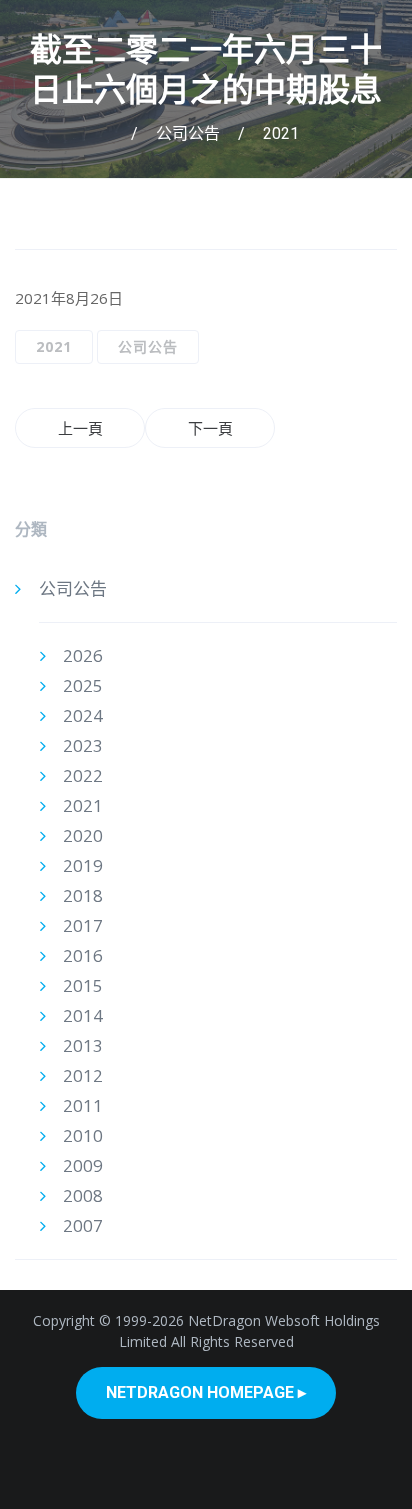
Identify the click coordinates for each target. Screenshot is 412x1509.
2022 (83, 775)
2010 (83, 1135)
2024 (83, 715)
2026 (83, 655)
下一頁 (210, 428)
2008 (83, 1195)
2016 (83, 955)
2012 (83, 1075)
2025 (83, 685)
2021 (281, 133)
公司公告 (188, 133)
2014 (83, 1015)
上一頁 (80, 428)
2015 (83, 985)
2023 (83, 745)
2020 (83, 835)
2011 (83, 1105)
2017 (83, 925)
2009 (83, 1165)
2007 (83, 1225)
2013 (83, 1045)
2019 (83, 865)
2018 (83, 895)
